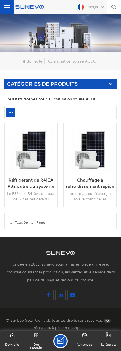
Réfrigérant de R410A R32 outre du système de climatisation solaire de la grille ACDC (31, 183)
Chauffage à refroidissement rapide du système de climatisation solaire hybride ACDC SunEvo (90, 183)
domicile (34, 61)
